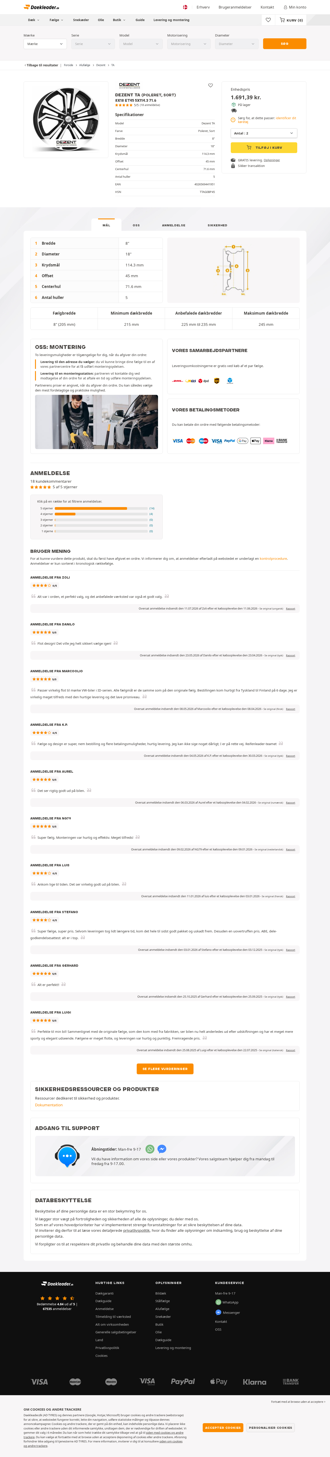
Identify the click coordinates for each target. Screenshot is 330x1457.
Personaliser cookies (270, 1427)
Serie (75, 35)
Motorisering (177, 35)
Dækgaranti (104, 1293)
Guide (140, 20)
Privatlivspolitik (107, 1347)
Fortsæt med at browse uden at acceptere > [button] (298, 1402)
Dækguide (103, 1301)
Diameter (222, 35)
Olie (101, 20)
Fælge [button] (55, 20)
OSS (136, 225)
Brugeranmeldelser (235, 7)
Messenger (231, 1312)
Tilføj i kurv (268, 148)
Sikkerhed (217, 225)
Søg (285, 44)
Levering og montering (171, 20)
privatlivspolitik (136, 1230)
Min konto (297, 7)
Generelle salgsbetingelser (115, 1332)
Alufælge (162, 1308)
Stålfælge (162, 1301)
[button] (96, 508)
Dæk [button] (32, 20)
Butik (117, 20)
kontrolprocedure (273, 558)
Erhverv (203, 7)
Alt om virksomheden (112, 1324)
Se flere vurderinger (165, 1069)
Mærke (29, 35)
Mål (106, 225)
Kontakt (267, 7)
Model (124, 35)
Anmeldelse (173, 225)
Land (99, 1340)
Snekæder (81, 20)
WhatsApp (230, 1302)
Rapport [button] (290, 608)
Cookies (101, 1355)
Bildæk (160, 1293)
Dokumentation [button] (49, 1104)
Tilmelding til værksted (113, 1316)
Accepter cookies (223, 1427)
